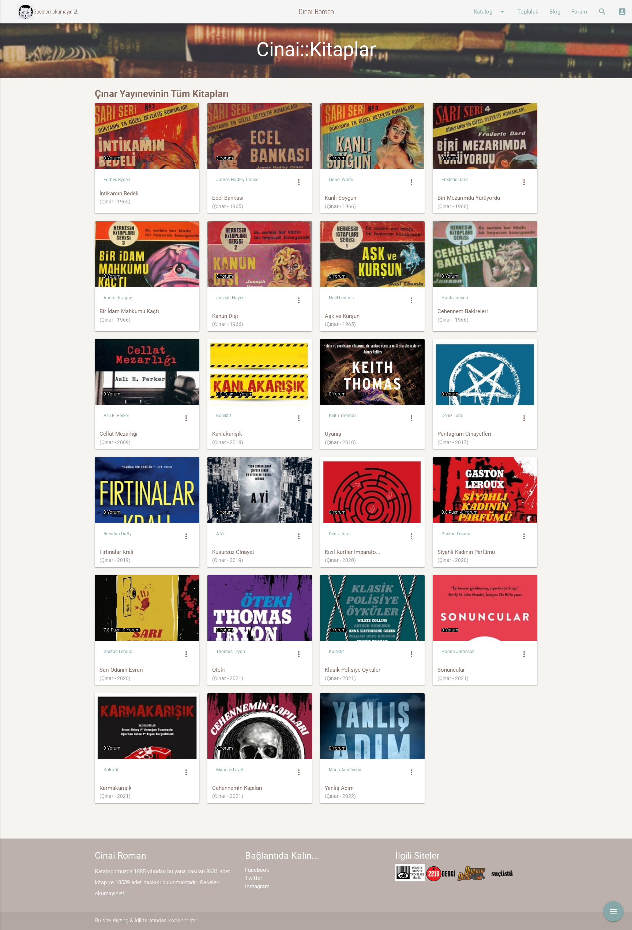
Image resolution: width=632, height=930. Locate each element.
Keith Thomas (343, 415)
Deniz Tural (452, 415)
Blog (554, 11)
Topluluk (528, 11)
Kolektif (223, 415)
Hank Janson (454, 297)
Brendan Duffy (118, 533)
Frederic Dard (454, 179)
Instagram (257, 886)
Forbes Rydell (117, 179)
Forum (579, 11)
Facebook (257, 870)
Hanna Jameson (458, 651)
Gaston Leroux (455, 533)
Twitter (253, 878)
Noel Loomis (341, 297)
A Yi (220, 533)
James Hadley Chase (237, 179)
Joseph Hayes (230, 297)
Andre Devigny (118, 297)
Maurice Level (229, 769)
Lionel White (341, 179)
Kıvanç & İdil (127, 920)
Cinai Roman (316, 11)
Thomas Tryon (230, 651)
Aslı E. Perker (116, 415)
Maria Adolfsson (345, 769)
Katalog (490, 11)
